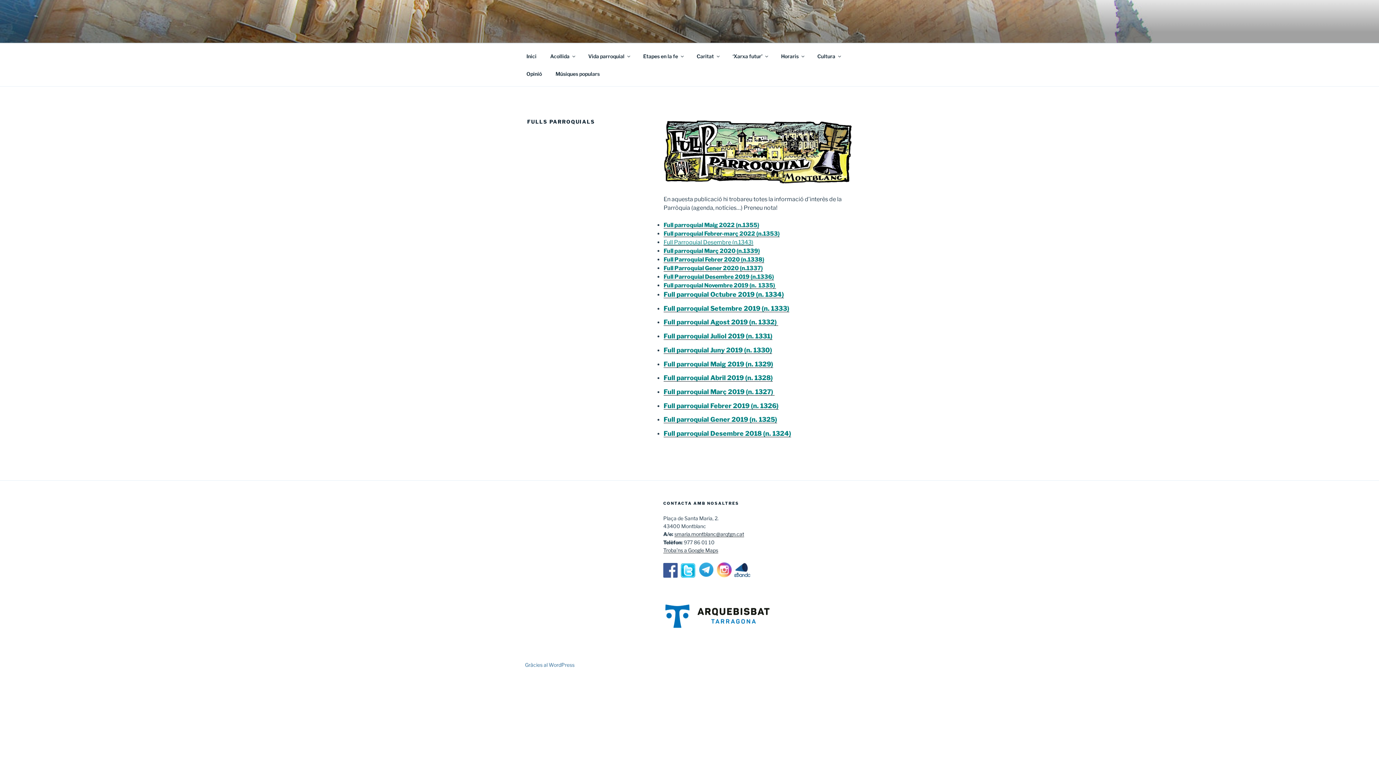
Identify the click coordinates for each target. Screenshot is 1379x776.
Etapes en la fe (660, 56)
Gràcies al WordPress (550, 665)
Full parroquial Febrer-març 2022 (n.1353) (722, 233)
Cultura (826, 56)
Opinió (534, 74)
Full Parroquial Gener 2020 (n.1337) (713, 268)
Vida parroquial (606, 56)
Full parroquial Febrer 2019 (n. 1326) (721, 406)
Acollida (560, 56)
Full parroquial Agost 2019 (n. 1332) (721, 322)
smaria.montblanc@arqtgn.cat (709, 534)
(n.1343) (742, 242)
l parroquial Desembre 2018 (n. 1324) (732, 433)
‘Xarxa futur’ (747, 56)
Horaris (790, 56)
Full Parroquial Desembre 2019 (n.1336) (719, 276)
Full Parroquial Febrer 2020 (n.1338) (714, 259)
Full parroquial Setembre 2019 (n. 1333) (726, 308)
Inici (531, 56)
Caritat (705, 56)
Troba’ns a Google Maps (690, 550)
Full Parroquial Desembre (697, 242)
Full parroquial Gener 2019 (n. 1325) (720, 419)
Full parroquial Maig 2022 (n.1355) (711, 225)
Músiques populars (578, 74)
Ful (668, 433)
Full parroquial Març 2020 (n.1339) (712, 251)
